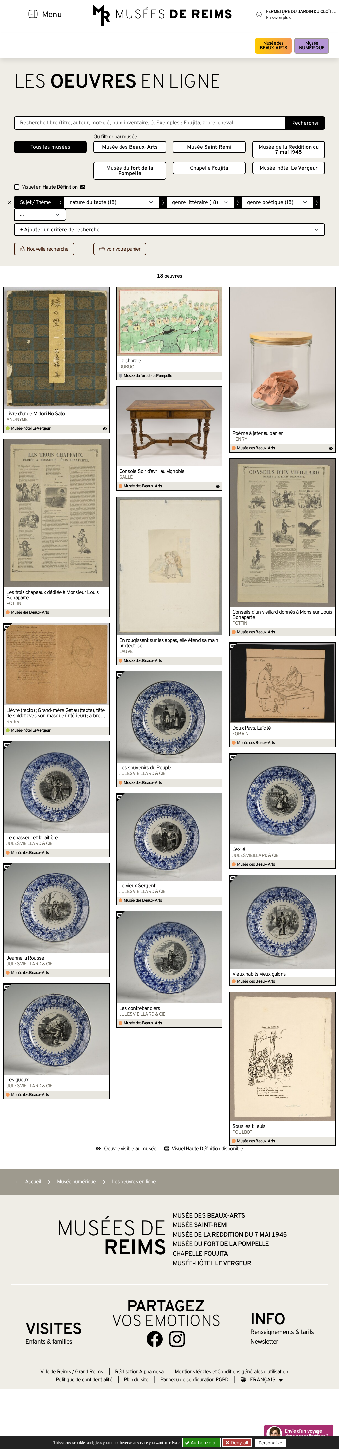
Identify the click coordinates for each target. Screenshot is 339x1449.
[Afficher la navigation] (33, 15)
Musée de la (289, 150)
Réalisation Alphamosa (139, 1372)
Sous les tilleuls (248, 1126)
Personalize (270, 1442)
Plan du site (136, 1380)
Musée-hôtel (289, 168)
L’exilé (238, 849)
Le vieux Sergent (137, 886)
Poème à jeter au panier (257, 433)
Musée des (273, 45)
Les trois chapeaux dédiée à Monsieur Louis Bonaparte (52, 595)
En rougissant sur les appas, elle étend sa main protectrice (168, 643)
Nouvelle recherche (48, 249)
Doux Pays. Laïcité (251, 728)
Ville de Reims (55, 1372)
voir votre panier (123, 249)
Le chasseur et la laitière (32, 838)
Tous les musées (50, 147)
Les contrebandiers (139, 1008)
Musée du (129, 171)
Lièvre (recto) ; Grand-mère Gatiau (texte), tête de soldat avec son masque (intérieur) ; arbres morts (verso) (55, 713)
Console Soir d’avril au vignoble (151, 471)
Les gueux (17, 1080)
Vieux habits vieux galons (259, 974)
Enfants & (48, 1342)
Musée (311, 45)
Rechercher (305, 123)
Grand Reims (89, 1372)
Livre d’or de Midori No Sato (35, 414)
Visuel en (49, 187)
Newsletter (264, 1342)
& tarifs (282, 1332)
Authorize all (203, 1442)
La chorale (130, 361)
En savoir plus (278, 18)
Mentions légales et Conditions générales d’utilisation (231, 1372)
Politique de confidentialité (84, 1380)
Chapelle (209, 168)
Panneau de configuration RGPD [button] (194, 1380)
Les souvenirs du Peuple (145, 768)
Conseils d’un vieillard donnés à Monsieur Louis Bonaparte (282, 615)
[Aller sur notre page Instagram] (177, 1339)
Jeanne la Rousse (25, 958)
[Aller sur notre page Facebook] (155, 1339)
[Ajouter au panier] (105, 292)
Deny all (238, 1442)
